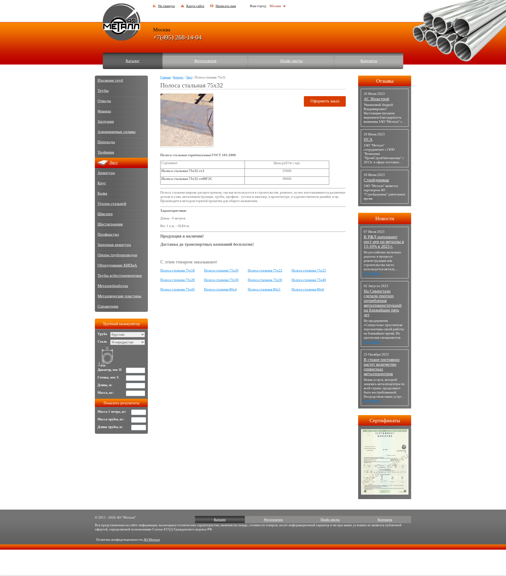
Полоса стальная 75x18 (177, 270)
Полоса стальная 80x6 (307, 289)
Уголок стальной (112, 203)
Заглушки (106, 121)
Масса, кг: (106, 393)
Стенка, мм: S (108, 377)
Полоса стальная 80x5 (264, 289)
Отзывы (384, 81)
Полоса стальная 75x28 (177, 280)
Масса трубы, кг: (111, 419)
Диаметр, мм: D (109, 370)
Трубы (103, 90)
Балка (102, 193)
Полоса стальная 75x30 (221, 280)
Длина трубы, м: (110, 427)
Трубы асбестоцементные (120, 275)
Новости (384, 218)
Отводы (104, 101)
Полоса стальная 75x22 (265, 270)
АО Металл (151, 539)
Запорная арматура (114, 245)
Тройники (106, 152)
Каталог (132, 61)
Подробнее (372, 273)
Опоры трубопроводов (117, 255)
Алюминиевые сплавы (116, 132)
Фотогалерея (205, 61)
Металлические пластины (119, 296)
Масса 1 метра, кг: (112, 411)
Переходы (106, 142)
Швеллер (105, 214)
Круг (102, 183)
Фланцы (104, 111)
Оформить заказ (324, 101)
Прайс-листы (291, 61)
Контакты (369, 61)
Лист (189, 77)
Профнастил (108, 234)
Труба (102, 334)
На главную (166, 6)
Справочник (108, 306)
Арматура (106, 173)
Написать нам (226, 6)
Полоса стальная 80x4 (220, 289)
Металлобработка (113, 286)
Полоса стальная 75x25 (308, 270)
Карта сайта (195, 6)
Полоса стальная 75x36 (265, 280)
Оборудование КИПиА (117, 265)
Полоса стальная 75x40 (308, 280)
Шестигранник (110, 224)
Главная (165, 77)
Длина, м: (105, 385)
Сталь (102, 341)
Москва (275, 6)
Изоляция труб (110, 80)
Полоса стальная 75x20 (221, 270)
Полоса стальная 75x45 (177, 289)
